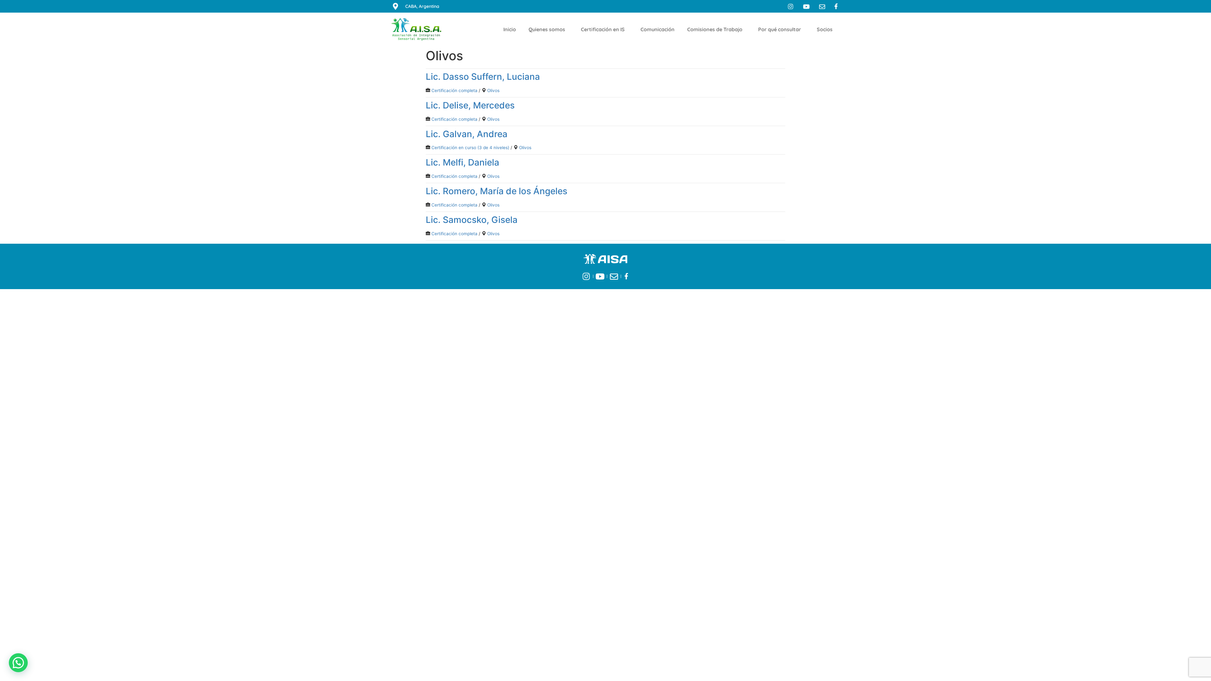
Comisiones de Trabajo (714, 29)
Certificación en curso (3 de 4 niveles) (470, 147)
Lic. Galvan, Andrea (466, 134)
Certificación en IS (603, 29)
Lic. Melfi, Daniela (462, 162)
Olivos (493, 90)
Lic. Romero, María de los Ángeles (496, 191)
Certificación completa (454, 90)
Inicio (509, 29)
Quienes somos (547, 29)
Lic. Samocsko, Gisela (472, 219)
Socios (825, 29)
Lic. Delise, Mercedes (470, 105)
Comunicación (658, 29)
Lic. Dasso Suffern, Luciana (483, 76)
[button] (18, 662)
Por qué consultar (779, 29)
